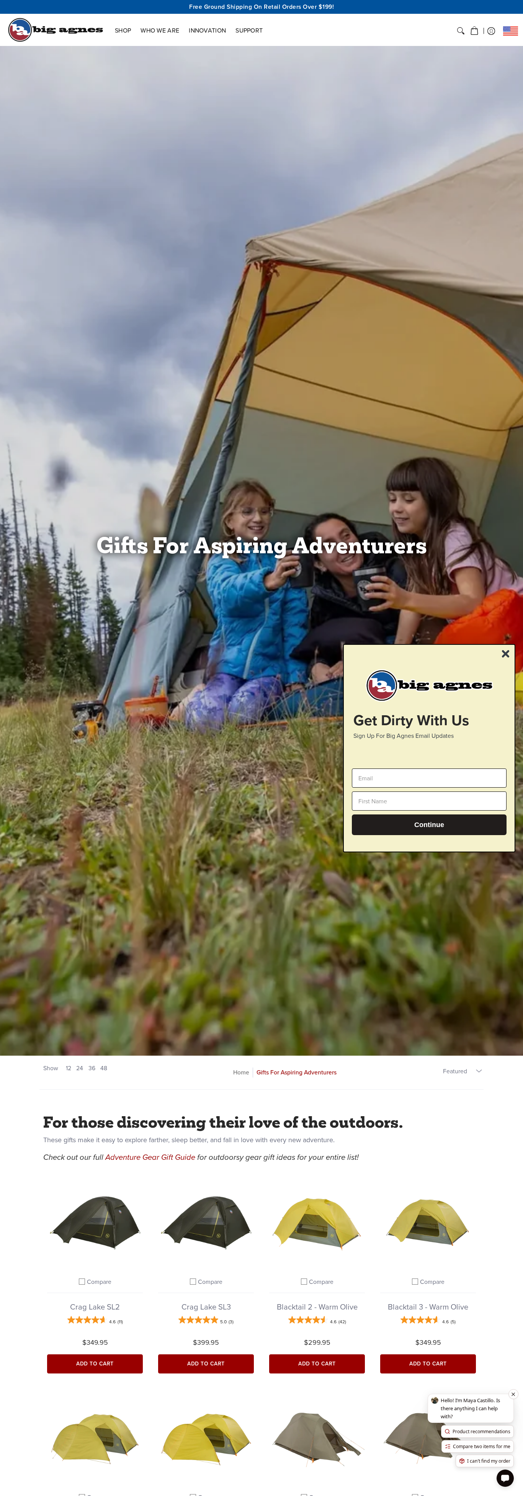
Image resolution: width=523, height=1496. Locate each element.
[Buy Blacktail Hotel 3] (206, 1437)
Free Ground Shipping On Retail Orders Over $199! (261, 6)
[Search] (461, 31)
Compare (99, 1281)
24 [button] (79, 1068)
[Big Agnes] (55, 30)
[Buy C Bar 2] (317, 1437)
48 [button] (103, 1068)
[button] (474, 31)
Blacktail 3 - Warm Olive (428, 1306)
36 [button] (91, 1068)
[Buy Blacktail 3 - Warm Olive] (428, 1221)
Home (241, 1072)
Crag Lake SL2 (95, 1306)
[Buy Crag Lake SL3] (206, 1221)
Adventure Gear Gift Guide (150, 1157)
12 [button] (68, 1068)
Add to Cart (95, 1363)
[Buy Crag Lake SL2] (95, 1221)
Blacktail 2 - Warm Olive (317, 1306)
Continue (429, 825)
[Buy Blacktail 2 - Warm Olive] (317, 1221)
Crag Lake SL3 (206, 1306)
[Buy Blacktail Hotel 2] (95, 1437)
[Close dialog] (505, 654)
